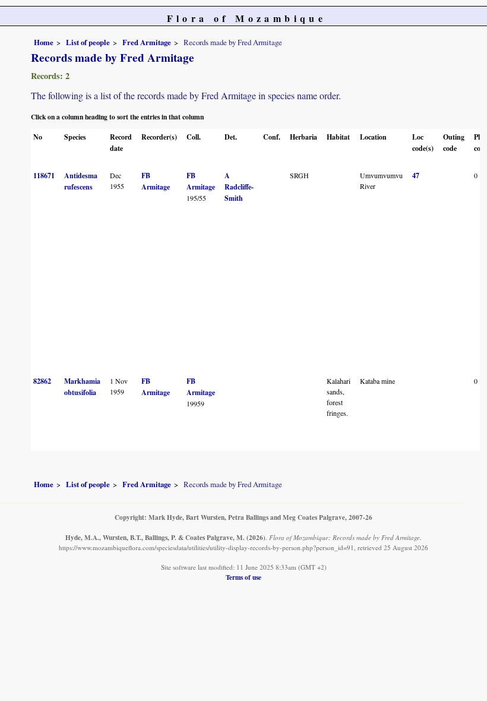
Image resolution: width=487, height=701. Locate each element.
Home (43, 42)
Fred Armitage (146, 42)
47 (415, 175)
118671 (44, 175)
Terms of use (243, 577)
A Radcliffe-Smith (239, 186)
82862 (42, 381)
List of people (88, 42)
